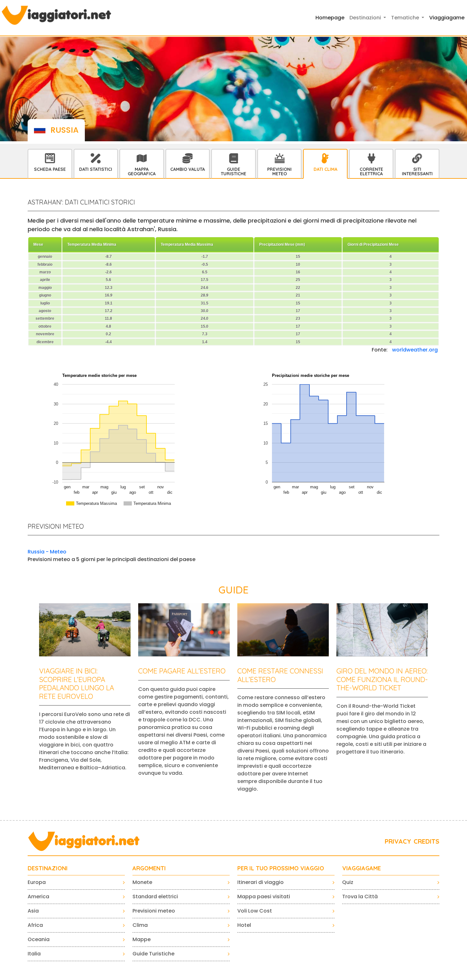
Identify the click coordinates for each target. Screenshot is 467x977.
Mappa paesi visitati (263, 896)
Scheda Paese (50, 169)
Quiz (347, 882)
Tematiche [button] (405, 17)
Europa (37, 882)
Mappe (141, 939)
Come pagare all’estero (182, 670)
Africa (35, 925)
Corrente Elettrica (371, 171)
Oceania (39, 939)
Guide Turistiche (233, 171)
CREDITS (426, 841)
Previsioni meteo (153, 910)
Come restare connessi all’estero (280, 675)
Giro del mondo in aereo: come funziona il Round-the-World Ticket (382, 679)
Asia (33, 910)
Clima (140, 925)
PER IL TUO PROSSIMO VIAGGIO (280, 868)
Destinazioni (48, 868)
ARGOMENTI (149, 868)
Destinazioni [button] (365, 17)
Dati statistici (95, 169)
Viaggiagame (446, 17)
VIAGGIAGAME (361, 868)
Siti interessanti (417, 171)
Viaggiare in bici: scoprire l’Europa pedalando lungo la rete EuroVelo (76, 683)
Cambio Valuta (187, 169)
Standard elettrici (155, 896)
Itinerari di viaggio (260, 882)
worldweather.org (415, 349)
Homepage (329, 17)
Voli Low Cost (254, 910)
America (38, 896)
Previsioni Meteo (279, 171)
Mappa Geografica (142, 171)
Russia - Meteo (47, 551)
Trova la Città (360, 896)
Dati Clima (325, 169)
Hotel (244, 925)
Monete (142, 882)
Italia (34, 953)
